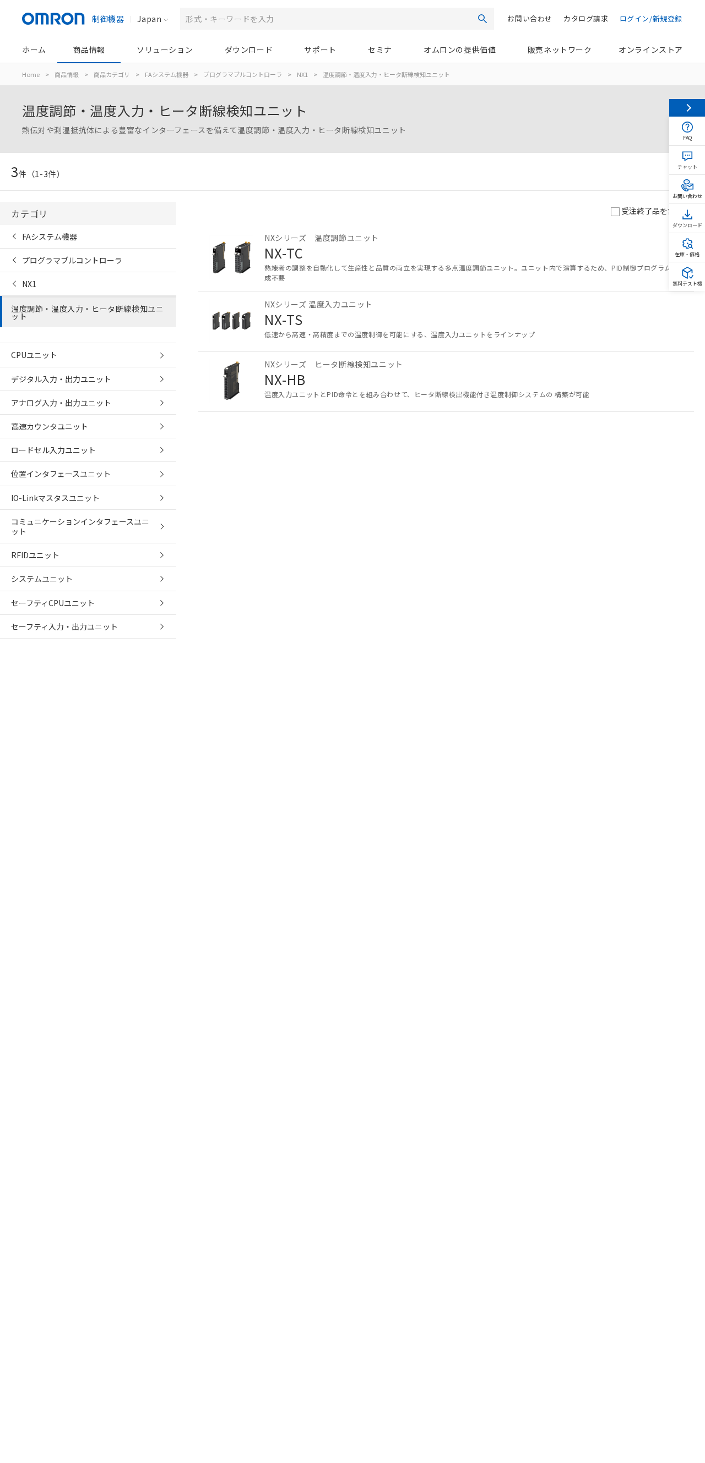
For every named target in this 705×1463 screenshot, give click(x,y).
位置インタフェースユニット (61, 473)
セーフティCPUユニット (53, 602)
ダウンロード (249, 49)
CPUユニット (34, 354)
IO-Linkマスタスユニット (55, 497)
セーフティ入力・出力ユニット (64, 626)
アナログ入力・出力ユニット (61, 402)
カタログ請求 (586, 18)
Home (31, 74)
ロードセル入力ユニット (53, 449)
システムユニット (42, 578)
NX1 (302, 74)
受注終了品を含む (652, 210)
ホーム (34, 49)
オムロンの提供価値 (460, 49)
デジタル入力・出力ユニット (61, 378)
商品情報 (89, 49)
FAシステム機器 (166, 74)
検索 (482, 18)
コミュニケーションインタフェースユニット (80, 526)
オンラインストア (651, 49)
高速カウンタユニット (49, 426)
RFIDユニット (35, 554)
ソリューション (165, 49)
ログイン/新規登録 (651, 18)
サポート (320, 49)
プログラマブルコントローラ (242, 74)
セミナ (380, 49)
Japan (149, 19)
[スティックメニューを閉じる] (687, 108)
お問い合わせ (529, 18)
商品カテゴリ (112, 74)
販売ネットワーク (560, 49)
